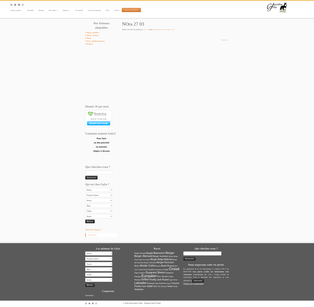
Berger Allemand (143, 256)
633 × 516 (146, 29)
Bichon (137, 265)
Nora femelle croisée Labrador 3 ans (163, 29)
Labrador (140, 282)
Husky (153, 279)
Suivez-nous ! (93, 229)
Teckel (170, 286)
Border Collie (147, 265)
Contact (116, 10)
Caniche (151, 269)
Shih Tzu (156, 286)
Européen (149, 275)
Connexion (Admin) (131, 10)
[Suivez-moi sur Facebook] (20, 5)
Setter (150, 286)
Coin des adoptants (94, 10)
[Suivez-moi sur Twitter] (16, 5)
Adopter (66, 10)
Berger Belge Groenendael (142, 259)
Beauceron (159, 253)
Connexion (89, 295)
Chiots (88, 38)
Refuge (41, 10)
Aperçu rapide (16, 10)
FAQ (107, 10)
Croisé (174, 268)
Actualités (30, 10)
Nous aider (53, 10)
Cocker (166, 269)
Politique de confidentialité (193, 283)
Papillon (169, 283)
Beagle (149, 252)
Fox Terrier (162, 276)
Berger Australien (160, 256)
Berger (170, 253)
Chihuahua (158, 269)
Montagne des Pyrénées (156, 283)
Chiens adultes (92, 32)
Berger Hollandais (150, 262)
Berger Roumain (165, 262)
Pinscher (175, 283)
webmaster (198, 280)
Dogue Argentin (139, 273)
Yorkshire (138, 289)
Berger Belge (173, 256)
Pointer (137, 286)
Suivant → (225, 40)
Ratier (144, 286)
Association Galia (136, 303)
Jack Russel (163, 279)
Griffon (145, 279)
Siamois (164, 286)
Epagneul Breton (155, 272)
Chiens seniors (92, 35)
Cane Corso (143, 269)
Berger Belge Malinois (161, 259)
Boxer (164, 265)
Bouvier (158, 266)
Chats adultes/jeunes (95, 41)
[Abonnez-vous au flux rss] (12, 5)
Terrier (175, 286)
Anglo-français (140, 253)
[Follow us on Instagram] (23, 5)
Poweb (158, 303)
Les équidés (79, 10)
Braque (170, 265)
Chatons (89, 44)
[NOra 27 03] (171, 70)
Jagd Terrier (173, 280)
